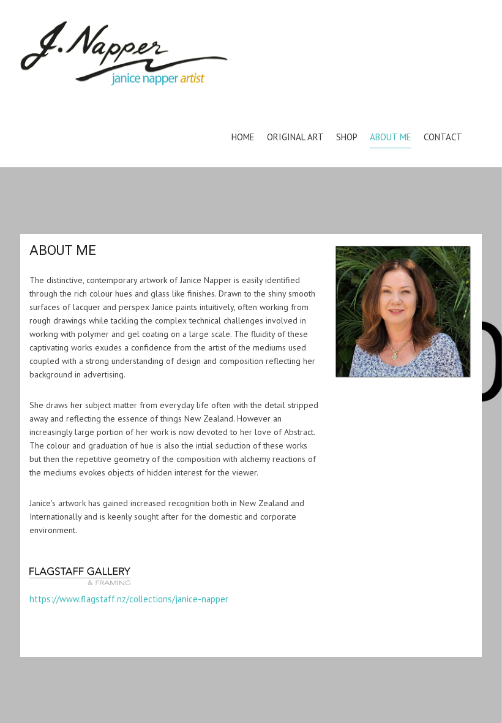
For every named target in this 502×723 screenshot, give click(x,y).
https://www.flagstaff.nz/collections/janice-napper (128, 599)
